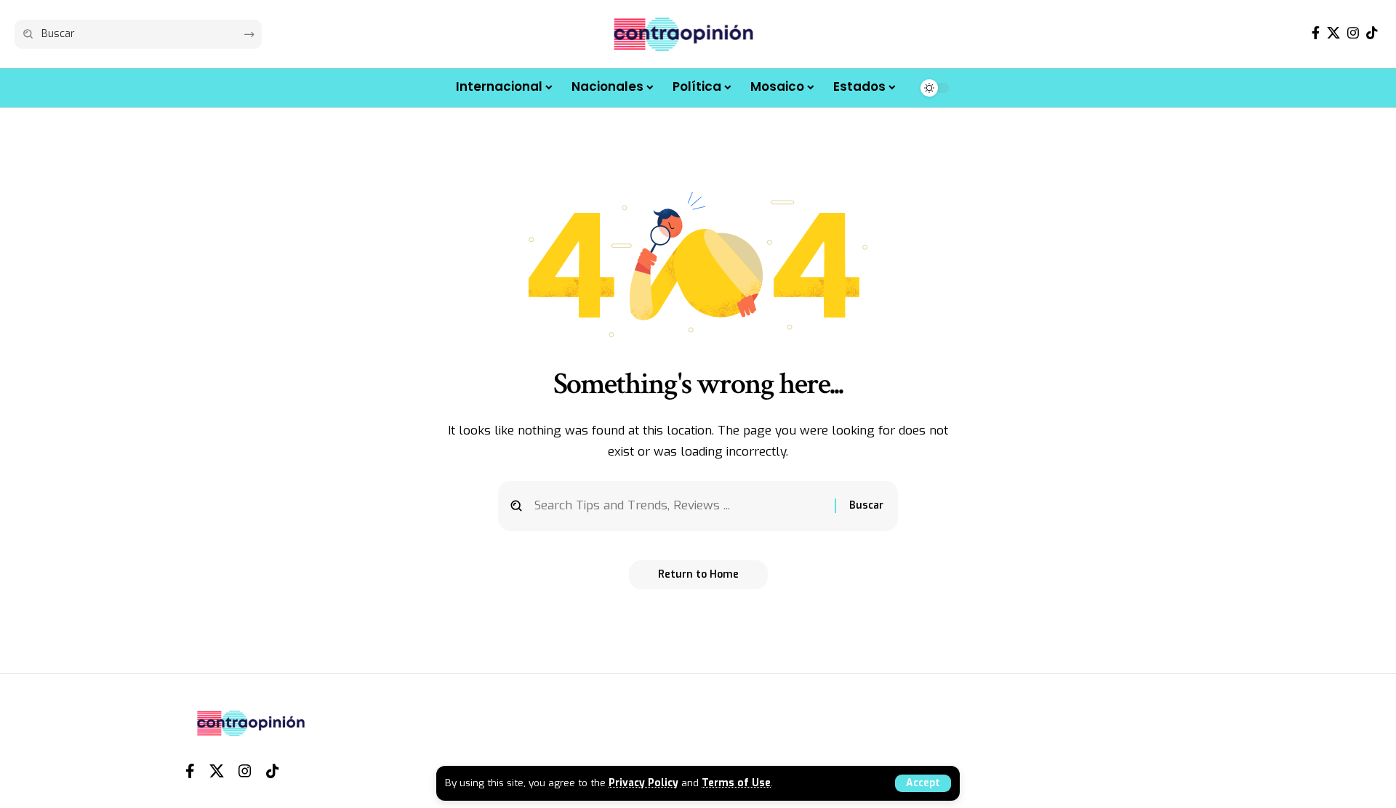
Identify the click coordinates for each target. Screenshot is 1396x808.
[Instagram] (1353, 33)
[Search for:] (679, 506)
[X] (1333, 33)
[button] (923, 783)
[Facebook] (1315, 33)
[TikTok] (1372, 33)
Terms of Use (736, 782)
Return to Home (698, 574)
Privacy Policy (643, 782)
